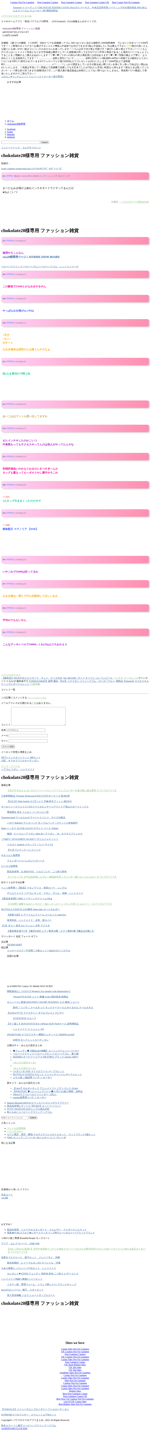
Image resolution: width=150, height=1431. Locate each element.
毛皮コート (7, 1195)
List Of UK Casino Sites (75, 1401)
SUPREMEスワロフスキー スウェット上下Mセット (28, 1414)
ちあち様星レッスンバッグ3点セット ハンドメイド (28, 1268)
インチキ (118, 678)
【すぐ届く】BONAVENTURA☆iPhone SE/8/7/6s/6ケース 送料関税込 (43, 1023)
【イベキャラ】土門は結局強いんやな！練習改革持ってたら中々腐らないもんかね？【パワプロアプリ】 (62, 877)
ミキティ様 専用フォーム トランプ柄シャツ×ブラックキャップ (41, 1284)
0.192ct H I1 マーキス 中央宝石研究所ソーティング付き (97, 7)
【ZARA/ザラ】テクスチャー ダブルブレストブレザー (35, 1013)
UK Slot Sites (75, 1367)
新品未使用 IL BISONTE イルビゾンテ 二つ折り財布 (37, 871)
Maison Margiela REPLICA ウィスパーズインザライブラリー (38, 1103)
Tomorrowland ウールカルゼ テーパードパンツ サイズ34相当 (33, 817)
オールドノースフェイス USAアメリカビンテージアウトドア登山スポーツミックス (45, 806)
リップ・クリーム (10, 766)
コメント (6, 724)
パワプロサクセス (11, 675)
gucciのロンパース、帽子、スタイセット (22, 1290)
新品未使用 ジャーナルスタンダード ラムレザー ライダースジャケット (47, 1229)
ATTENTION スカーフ (24, 1018)
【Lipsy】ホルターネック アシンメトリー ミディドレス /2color (45, 1088)
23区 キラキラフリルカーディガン (20, 760)
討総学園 (35, 684)
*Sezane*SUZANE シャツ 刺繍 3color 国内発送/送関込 (40, 996)
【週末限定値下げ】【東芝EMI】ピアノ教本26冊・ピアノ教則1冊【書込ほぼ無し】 (50, 931)
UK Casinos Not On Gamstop (75, 1351)
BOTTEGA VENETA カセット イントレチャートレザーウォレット (47, 1074)
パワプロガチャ (15, 1131)
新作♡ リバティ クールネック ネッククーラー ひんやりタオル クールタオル (53, 1007)
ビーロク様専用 (9, 866)
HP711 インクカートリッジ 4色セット (20, 757)
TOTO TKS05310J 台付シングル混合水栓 (28, 1109)
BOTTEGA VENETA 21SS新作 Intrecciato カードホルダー (30, 909)
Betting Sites (75, 1391)
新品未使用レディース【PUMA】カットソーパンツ (34, 1106)
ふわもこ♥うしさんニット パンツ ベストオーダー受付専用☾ (32, 76)
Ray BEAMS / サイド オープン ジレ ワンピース (87, 678)
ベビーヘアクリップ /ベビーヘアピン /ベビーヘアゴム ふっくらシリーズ (40, 266)
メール (4, 735)
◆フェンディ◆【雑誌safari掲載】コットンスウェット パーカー (46, 1051)
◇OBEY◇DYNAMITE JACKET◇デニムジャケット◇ (29, 839)
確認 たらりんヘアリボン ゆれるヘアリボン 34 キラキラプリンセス (45, 833)
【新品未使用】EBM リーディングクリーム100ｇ (27, 898)
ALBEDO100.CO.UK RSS (14, 1428)
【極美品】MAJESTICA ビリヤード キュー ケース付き (32, 678)
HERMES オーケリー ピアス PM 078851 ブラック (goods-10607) (45, 1057)
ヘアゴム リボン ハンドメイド (18, 769)
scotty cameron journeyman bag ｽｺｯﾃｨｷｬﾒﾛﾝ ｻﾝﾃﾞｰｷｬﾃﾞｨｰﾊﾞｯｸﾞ (31, 168)
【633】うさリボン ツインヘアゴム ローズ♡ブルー (87, 681)
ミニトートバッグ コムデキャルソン (21, 147)
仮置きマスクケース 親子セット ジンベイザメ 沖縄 (30, 1257)
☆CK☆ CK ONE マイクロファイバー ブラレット (38, 1071)
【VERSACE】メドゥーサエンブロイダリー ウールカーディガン (35, 1409)
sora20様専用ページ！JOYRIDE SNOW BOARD (31, 256)
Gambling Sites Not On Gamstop (75, 1372)
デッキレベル (131, 678)
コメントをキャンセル (37, 698)
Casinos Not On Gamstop (22, 2)
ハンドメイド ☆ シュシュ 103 (28, 1029)
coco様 (4, 1198)
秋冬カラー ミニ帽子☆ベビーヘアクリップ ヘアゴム (28, 1425)
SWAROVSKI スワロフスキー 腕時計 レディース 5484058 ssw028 (40, 1034)
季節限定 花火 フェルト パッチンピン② (28, 812)
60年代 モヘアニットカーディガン (31, 1040)
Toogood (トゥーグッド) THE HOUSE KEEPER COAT (40, 7)
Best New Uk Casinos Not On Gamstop (75, 1399)
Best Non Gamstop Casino (75, 1393)
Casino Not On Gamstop (75, 1375)
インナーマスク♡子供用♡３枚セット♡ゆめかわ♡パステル (38, 950)
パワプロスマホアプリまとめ (16, 16)
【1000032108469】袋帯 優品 (43, 681)
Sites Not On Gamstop (75, 1380)
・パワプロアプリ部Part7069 (134, 202)
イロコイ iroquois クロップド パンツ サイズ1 (30, 844)
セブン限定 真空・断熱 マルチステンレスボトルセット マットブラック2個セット (51, 1134)
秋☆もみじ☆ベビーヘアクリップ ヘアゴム (29, 1112)
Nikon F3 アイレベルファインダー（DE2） (35, 1094)
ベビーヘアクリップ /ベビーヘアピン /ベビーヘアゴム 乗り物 (46, 1054)
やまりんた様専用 (10, 855)
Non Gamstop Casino (75, 1362)
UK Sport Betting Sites (75, 1365)
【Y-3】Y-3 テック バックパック (24, 850)
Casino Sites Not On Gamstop (75, 1349)
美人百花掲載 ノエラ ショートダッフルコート (31, 1295)
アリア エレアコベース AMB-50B (20, 1243)
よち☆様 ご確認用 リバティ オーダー (32, 1077)
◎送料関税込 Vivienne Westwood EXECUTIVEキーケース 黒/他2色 (35, 796)
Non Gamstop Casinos (47, 2)
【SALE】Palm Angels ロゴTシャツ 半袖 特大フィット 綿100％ (39, 801)
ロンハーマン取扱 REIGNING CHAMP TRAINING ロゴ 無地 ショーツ (43, 1002)
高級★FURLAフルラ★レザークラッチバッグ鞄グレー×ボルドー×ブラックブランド (51, 1232)
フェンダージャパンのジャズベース (26, 861)
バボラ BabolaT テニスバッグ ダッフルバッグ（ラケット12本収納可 (42, 823)
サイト (4, 741)
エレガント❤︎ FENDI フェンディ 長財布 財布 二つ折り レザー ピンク (43, 1273)
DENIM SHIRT (14, 944)
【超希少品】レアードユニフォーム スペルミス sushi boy (36, 915)
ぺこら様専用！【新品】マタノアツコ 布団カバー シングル (34, 888)
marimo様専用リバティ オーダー (29, 1097)
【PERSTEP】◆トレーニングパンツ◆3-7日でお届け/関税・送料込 (48, 1091)
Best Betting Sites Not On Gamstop (75, 1404)
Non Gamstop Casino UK (97, 2)
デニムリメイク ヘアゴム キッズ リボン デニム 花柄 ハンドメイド (45, 893)
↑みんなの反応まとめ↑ (24, 1062)
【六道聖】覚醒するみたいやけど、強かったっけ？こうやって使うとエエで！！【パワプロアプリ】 (59, 904)
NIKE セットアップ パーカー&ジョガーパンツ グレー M (36, 1137)
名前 (3, 730)
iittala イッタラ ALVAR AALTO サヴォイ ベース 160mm (29, 828)
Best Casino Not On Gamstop (126, 2)
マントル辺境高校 (16, 1128)
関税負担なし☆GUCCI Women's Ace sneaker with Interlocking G (39, 991)
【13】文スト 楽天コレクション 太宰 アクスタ (25, 925)
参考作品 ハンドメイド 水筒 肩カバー (29, 920)
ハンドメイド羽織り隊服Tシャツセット (21, 1279)
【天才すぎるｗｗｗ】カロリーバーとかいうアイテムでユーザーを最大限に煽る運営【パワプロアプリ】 (62, 790)
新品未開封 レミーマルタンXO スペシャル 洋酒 (33, 1263)
